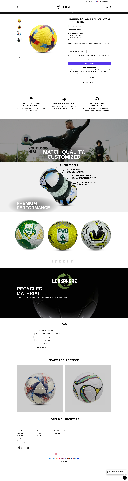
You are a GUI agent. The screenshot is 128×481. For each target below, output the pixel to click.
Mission (39, 433)
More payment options (89, 67)
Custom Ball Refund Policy (23, 442)
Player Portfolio (58, 433)
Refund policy (20, 433)
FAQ (18, 440)
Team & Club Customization (61, 430)
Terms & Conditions (21, 430)
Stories (38, 438)
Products (39, 435)
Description (89, 77)
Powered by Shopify (64, 463)
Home (38, 430)
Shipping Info (20, 438)
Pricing (71, 48)
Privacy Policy (20, 435)
